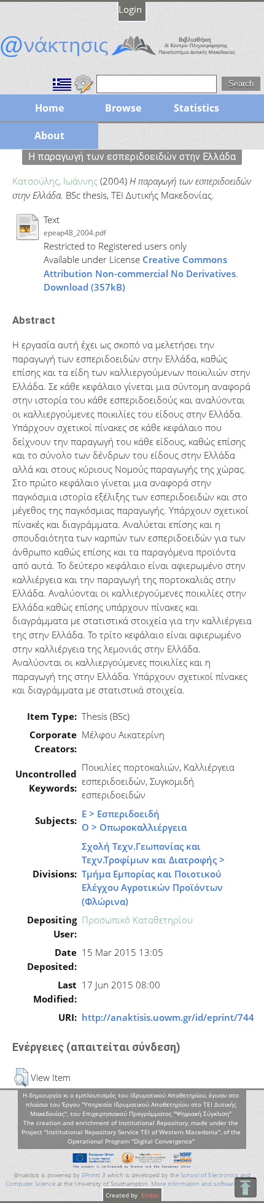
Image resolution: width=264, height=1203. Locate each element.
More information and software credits (204, 1184)
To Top (245, 1187)
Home (49, 108)
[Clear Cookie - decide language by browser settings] (84, 83)
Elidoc (149, 1195)
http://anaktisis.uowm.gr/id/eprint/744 (168, 1017)
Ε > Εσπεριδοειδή (121, 814)
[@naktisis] (132, 57)
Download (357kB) (84, 287)
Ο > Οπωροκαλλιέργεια (134, 827)
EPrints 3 (94, 1175)
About (49, 135)
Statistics (196, 108)
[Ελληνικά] (62, 83)
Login (130, 9)
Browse (123, 108)
